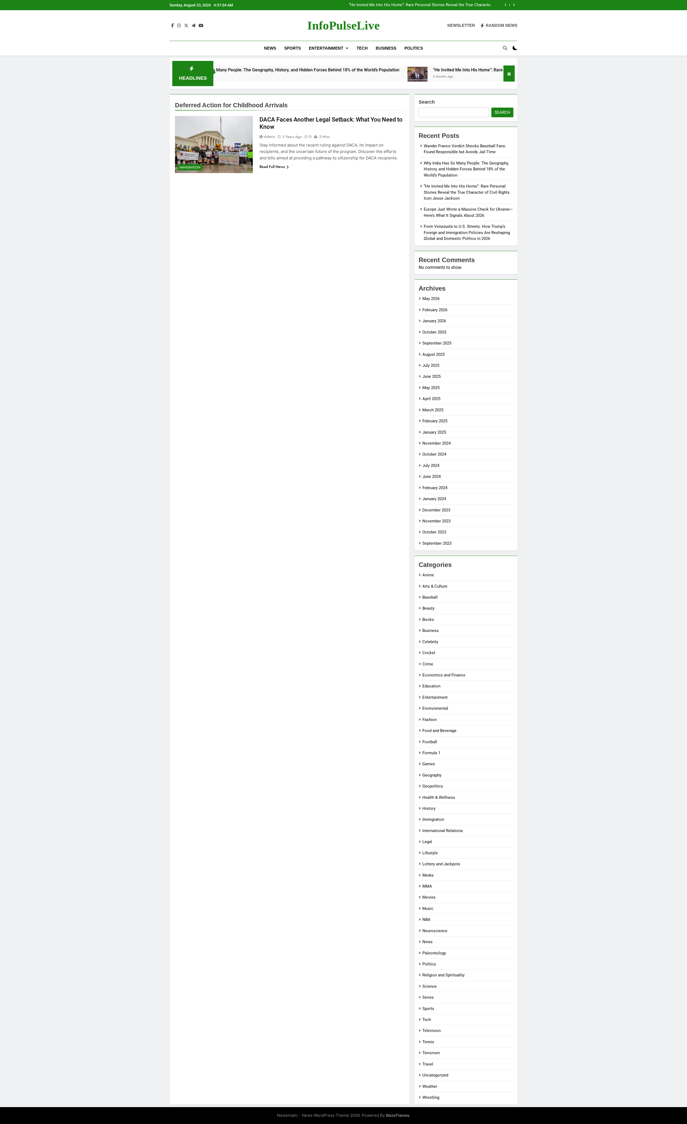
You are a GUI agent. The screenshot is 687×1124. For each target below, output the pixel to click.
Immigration (190, 167)
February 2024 (434, 487)
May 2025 (431, 387)
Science (429, 986)
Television (431, 1030)
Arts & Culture (434, 586)
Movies (429, 897)
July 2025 (430, 365)
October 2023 (434, 532)
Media (427, 875)
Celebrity (430, 641)
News (270, 48)
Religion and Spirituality (443, 975)
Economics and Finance (443, 675)
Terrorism (431, 1052)
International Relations (442, 830)
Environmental (435, 708)
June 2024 (431, 476)
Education (431, 686)
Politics (413, 48)
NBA (426, 919)
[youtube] (201, 26)
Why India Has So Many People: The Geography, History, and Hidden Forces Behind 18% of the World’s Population (246, 69)
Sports (292, 48)
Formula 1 (431, 752)
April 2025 (431, 398)
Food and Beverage (439, 730)
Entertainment (326, 48)
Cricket (428, 652)
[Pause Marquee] (509, 73)
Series (428, 997)
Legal (427, 841)
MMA (427, 886)
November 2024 (436, 443)
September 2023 (436, 543)
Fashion (429, 719)
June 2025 (431, 376)
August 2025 (433, 354)
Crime (427, 664)
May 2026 (431, 298)
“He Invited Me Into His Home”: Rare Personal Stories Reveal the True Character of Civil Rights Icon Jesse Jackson (420, 5)
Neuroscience (434, 930)
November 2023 (436, 521)
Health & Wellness (438, 797)
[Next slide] (513, 5)
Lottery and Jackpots (441, 864)
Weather (429, 1086)
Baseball (430, 597)
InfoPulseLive (343, 25)
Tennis (428, 1041)
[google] (193, 26)
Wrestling (430, 1097)
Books (428, 619)
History (429, 808)
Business (386, 48)
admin (269, 136)
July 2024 (430, 465)
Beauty (428, 608)
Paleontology (434, 953)
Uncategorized (435, 1075)
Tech (362, 48)
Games (428, 763)
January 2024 (434, 498)
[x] (186, 26)
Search (427, 102)
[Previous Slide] (505, 5)
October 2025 (434, 332)
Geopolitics (432, 786)
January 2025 (434, 432)
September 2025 (436, 343)
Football (429, 741)
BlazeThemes (397, 1115)
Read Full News (272, 166)
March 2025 (432, 410)
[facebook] (173, 26)
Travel (427, 1064)
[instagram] (179, 26)
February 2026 (434, 309)
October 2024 (434, 454)
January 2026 (434, 320)
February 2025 (434, 421)
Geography (431, 775)
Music (427, 908)
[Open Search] (505, 48)
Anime (428, 575)
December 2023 (436, 510)
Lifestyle (430, 853)
